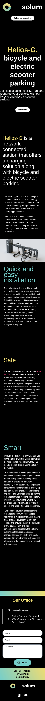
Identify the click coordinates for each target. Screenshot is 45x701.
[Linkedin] (19, 695)
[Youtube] (26, 695)
